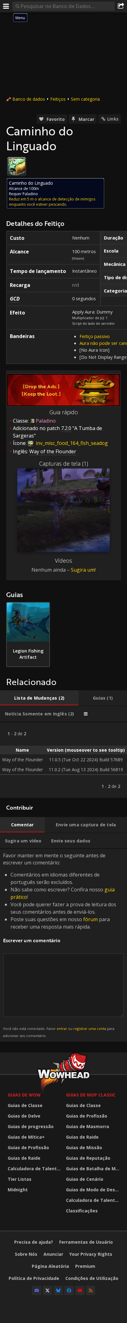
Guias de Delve (24, 1116)
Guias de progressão (31, 1126)
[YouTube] (79, 1290)
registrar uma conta (89, 1028)
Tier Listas (19, 1179)
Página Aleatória (50, 1266)
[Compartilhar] (121, 6)
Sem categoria (85, 99)
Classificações (82, 1211)
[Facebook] (69, 1290)
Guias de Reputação (88, 1158)
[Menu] (6, 6)
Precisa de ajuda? (33, 1242)
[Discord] (36, 1290)
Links (112, 119)
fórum (90, 919)
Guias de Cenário (84, 1179)
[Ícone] (16, 166)
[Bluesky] (58, 1290)
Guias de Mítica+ (26, 1137)
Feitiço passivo (95, 336)
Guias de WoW (24, 1095)
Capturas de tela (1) (63, 463)
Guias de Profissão (28, 1147)
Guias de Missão (84, 1147)
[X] (47, 1290)
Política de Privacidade (34, 1278)
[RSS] (90, 1290)
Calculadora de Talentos (35, 1168)
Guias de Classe (25, 1105)
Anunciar (53, 1254)
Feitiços (58, 99)
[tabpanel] (63, 760)
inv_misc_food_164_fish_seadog (71, 443)
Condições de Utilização (91, 1278)
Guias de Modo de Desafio (93, 1190)
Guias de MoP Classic (91, 1095)
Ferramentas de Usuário (86, 1242)
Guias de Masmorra (87, 1126)
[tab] (39, 698)
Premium (85, 1266)
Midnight (18, 1190)
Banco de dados (28, 99)
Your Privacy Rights (90, 1254)
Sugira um (83, 569)
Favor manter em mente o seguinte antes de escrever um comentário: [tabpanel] (59, 945)
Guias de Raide (24, 1158)
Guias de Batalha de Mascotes (93, 1168)
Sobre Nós (26, 1254)
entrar (62, 1028)
